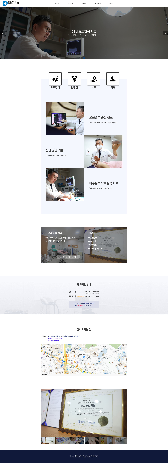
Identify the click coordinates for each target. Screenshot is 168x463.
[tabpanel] (84, 33)
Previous (2, 33)
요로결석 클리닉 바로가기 (68, 257)
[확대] (125, 356)
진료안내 (70, 3)
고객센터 (111, 3)
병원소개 (57, 3)
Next (165, 33)
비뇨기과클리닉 (97, 3)
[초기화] (125, 361)
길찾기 (125, 374)
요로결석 (84, 3)
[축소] (125, 359)
